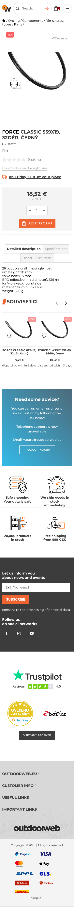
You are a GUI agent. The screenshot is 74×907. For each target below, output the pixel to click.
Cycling (14, 21)
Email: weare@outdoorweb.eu (37, 440)
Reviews (18, 686)
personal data (59, 610)
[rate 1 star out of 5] (4, 159)
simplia (36, 898)
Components (32, 21)
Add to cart (40, 223)
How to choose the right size (24, 168)
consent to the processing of (36, 610)
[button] (66, 303)
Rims (18, 24)
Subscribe (15, 599)
